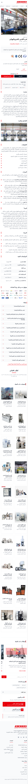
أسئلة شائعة (24, 767)
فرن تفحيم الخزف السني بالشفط (22, 574)
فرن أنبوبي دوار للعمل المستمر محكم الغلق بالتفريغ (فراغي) (7, 426)
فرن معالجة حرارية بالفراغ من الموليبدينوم (7, 574)
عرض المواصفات (7, 76)
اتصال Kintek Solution (22, 757)
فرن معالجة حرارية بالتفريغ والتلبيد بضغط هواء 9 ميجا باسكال (21, 525)
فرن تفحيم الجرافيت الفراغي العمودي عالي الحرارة (21, 476)
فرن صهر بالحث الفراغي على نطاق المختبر (7, 525)
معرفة (25, 765)
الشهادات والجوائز (23, 751)
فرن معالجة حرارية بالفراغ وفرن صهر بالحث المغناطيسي (21, 599)
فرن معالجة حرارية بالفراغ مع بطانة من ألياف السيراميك (8, 500)
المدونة (25, 755)
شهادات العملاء (24, 747)
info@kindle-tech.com (22, 730)
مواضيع (25, 769)
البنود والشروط (24, 774)
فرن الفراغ (8, 6)
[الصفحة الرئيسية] (26, 6)
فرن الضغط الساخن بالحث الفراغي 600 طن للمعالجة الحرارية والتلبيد (21, 451)
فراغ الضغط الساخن (16, 685)
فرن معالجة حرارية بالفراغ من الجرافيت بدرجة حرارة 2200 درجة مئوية (22, 500)
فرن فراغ (23, 685)
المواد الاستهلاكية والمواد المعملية (8, 750)
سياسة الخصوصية (23, 771)
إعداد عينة (11, 745)
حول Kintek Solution (22, 745)
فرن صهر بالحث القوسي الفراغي (7, 599)
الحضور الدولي (24, 749)
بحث (4, 676)
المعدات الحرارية (15, 6)
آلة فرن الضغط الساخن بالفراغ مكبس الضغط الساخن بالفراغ (7, 451)
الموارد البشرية (24, 753)
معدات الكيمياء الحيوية (8, 752)
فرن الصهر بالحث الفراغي (21, 687)
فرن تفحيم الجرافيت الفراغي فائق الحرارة (22, 402)
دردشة (20, 76)
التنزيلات (17, 69)
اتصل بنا (25, 63)
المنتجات (21, 6)
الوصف (24, 69)
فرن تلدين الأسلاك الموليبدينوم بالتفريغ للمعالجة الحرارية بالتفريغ (8, 623)
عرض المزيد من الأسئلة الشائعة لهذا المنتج (18, 364)
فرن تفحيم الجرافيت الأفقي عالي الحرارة (8, 550)
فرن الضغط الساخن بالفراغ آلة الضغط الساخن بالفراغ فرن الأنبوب (22, 426)
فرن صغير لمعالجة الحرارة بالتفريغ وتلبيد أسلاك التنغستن (22, 623)
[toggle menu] (2, 2)
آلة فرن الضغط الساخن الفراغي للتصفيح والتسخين (7, 476)
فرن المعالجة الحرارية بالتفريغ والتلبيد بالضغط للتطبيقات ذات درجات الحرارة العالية (7, 402)
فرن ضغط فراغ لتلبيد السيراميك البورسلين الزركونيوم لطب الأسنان (21, 550)
